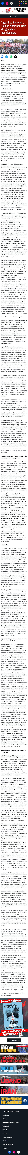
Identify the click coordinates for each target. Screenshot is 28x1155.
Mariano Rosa (10, 993)
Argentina (3, 993)
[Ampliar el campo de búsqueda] (15, 16)
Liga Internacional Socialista (11, 1112)
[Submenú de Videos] (7, 1148)
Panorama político (19, 993)
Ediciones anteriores (14, 1040)
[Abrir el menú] (10, 16)
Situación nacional (6, 995)
